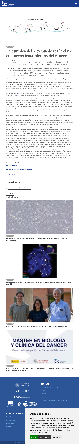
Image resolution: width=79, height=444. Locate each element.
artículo (19, 93)
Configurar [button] (56, 437)
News (43, 397)
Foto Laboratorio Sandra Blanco (18, 188)
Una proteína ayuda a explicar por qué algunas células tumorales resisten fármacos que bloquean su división (38, 283)
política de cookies (61, 425)
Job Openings (11, 420)
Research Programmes (49, 387)
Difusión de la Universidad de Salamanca (19, 169)
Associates (10, 423)
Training (44, 390)
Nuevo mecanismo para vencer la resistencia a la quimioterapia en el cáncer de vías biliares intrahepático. (36, 239)
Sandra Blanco (24, 62)
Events (43, 394)
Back (11, 194)
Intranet (9, 427)
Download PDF (11, 174)
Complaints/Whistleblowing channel (54, 400)
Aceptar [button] (33, 437)
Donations (10, 417)
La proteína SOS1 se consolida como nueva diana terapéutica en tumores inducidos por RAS (36, 326)
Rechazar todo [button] (44, 437)
